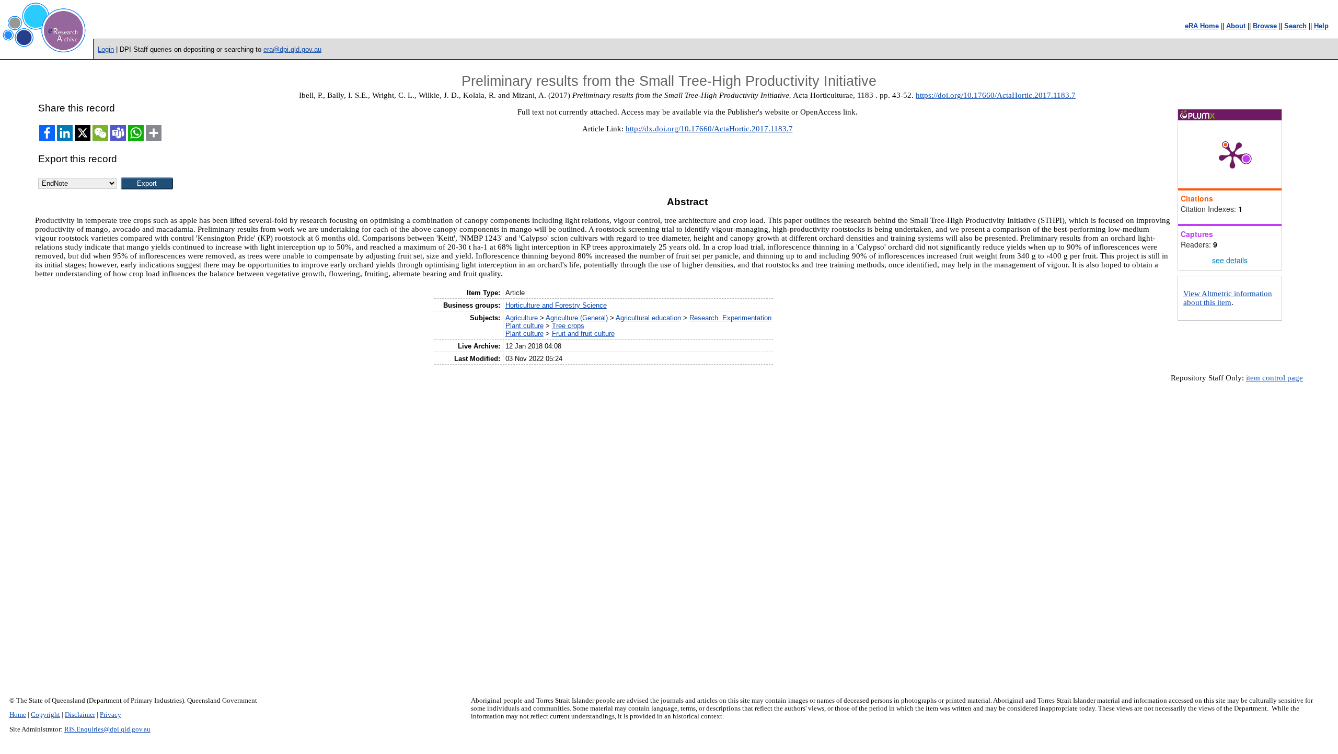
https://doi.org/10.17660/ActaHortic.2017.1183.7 (996, 95)
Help (1321, 26)
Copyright (45, 714)
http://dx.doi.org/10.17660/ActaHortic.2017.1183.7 (709, 129)
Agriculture (521, 318)
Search (1295, 26)
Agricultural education (648, 318)
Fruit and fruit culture (583, 333)
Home (17, 714)
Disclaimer (80, 714)
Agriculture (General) (577, 318)
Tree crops (568, 326)
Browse (1265, 26)
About (1235, 26)
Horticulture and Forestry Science (556, 305)
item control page (1274, 378)
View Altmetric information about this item (1227, 298)
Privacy (110, 714)
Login (106, 49)
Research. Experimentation (730, 318)
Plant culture (524, 326)
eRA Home (1202, 26)
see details (1230, 260)
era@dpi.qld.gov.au (292, 49)
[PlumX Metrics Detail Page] (1232, 154)
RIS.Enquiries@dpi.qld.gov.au (107, 729)
